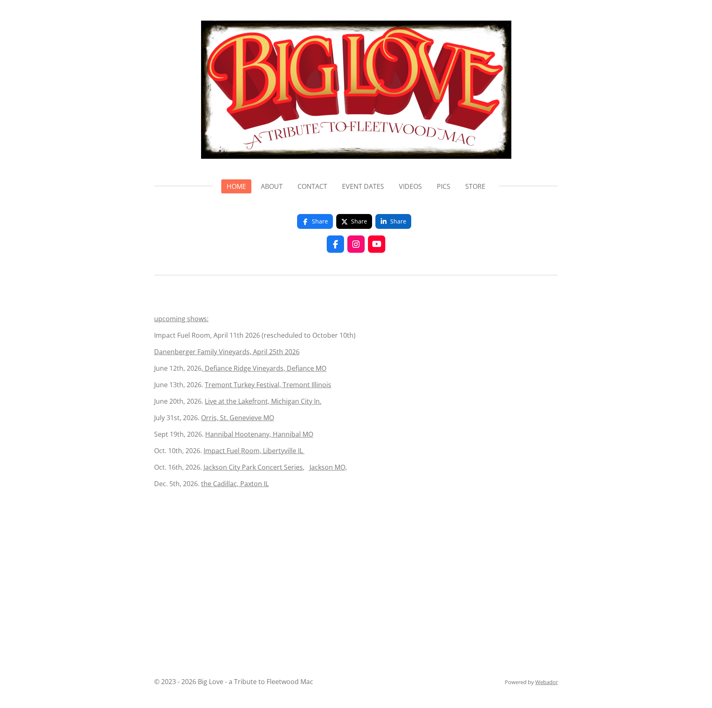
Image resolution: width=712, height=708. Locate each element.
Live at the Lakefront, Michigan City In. (263, 401)
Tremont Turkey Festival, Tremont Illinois (268, 384)
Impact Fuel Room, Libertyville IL (254, 450)
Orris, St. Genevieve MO (237, 417)
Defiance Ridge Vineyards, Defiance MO (264, 368)
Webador (546, 682)
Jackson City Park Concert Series (253, 467)
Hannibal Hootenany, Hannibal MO (259, 434)
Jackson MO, (328, 467)
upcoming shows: (181, 318)
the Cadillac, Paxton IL (235, 483)
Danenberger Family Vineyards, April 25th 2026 (227, 351)
